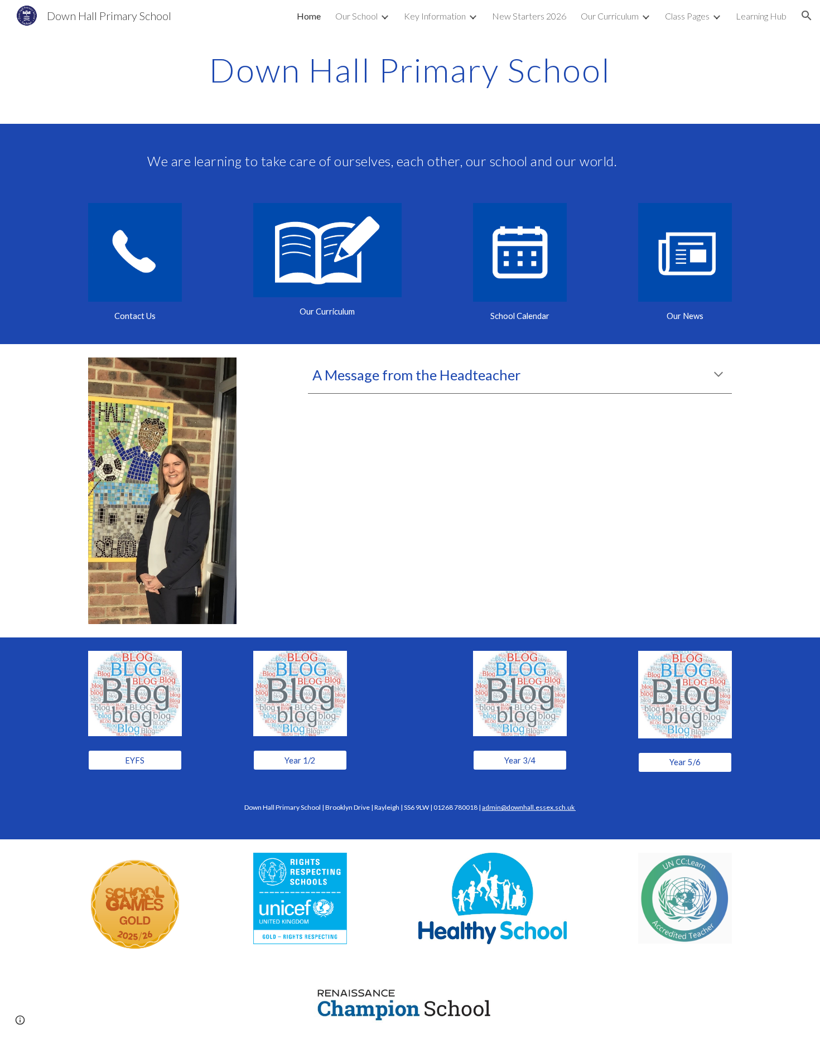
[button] (806, 15)
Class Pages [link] (687, 16)
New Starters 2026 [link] (529, 16)
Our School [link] (356, 16)
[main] (410, 70)
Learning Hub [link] (761, 16)
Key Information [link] (435, 16)
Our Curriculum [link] (610, 16)
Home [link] (309, 16)
